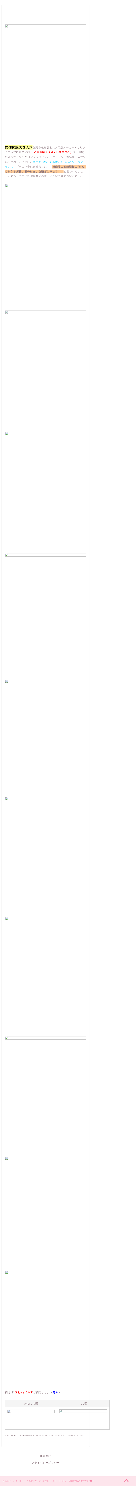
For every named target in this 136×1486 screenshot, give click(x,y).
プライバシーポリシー (46, 1462)
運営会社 (45, 1456)
